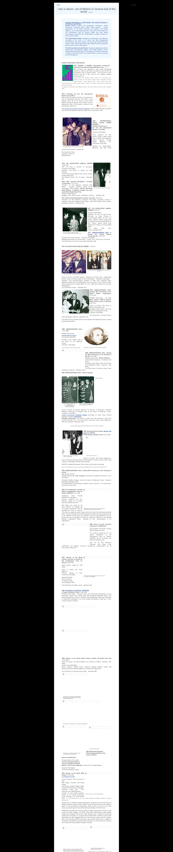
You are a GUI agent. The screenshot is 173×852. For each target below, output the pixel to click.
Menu (58, 5)
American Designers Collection (69, 335)
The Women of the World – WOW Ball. (77, 590)
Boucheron (78, 416)
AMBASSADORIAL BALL (100, 232)
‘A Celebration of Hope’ (68, 776)
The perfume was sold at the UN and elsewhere (76, 108)
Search (133, 5)
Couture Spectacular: (74, 415)
